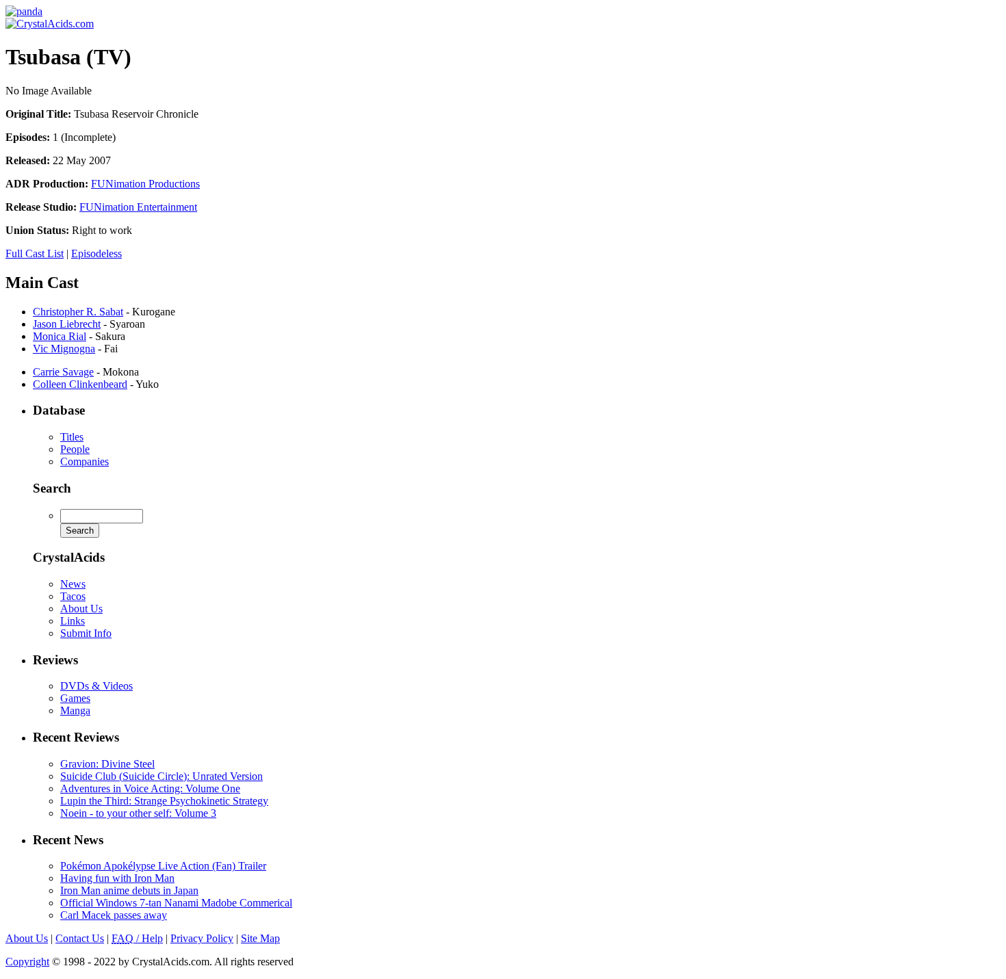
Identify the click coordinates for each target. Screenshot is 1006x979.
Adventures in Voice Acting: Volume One (150, 788)
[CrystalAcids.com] (23, 11)
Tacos (73, 596)
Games (75, 698)
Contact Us (79, 938)
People (75, 449)
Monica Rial (59, 336)
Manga (75, 710)
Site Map (260, 938)
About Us (81, 608)
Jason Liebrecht (67, 324)
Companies (84, 461)
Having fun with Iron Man (117, 878)
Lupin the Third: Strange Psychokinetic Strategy (164, 801)
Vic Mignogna (64, 348)
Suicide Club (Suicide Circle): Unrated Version (161, 776)
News (73, 584)
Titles (71, 437)
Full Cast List (34, 253)
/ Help (137, 938)
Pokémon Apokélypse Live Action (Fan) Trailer (163, 866)
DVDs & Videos (96, 686)
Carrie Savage (63, 372)
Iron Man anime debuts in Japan (129, 890)
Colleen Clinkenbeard (80, 384)
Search (52, 488)
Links (72, 621)
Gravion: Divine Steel (107, 764)
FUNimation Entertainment (138, 207)
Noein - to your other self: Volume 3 (138, 813)
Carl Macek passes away (113, 915)
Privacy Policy (201, 938)
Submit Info (86, 633)
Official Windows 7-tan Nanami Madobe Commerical (176, 903)
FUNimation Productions (145, 184)
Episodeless (96, 253)
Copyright (27, 961)
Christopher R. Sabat (78, 311)
